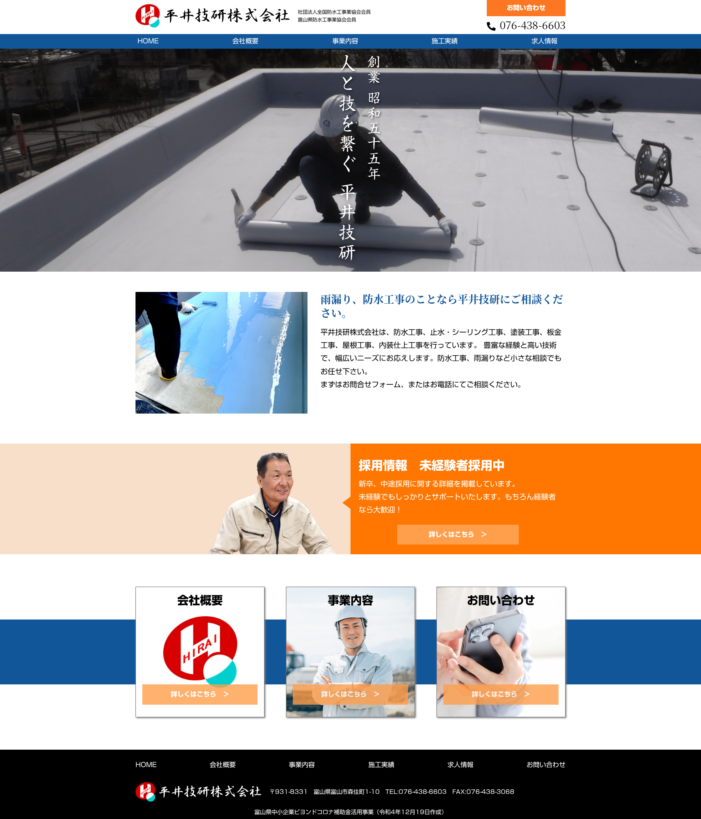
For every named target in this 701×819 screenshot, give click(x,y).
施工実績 (445, 41)
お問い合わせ (546, 764)
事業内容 (345, 41)
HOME (148, 41)
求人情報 (544, 41)
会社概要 (245, 41)
